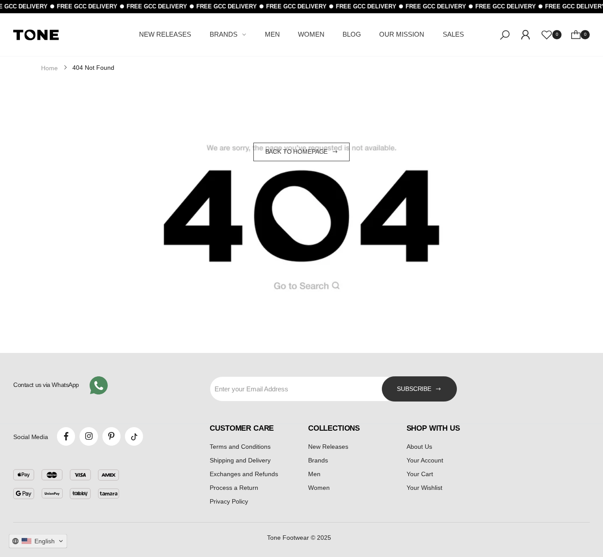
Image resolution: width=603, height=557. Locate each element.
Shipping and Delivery (240, 460)
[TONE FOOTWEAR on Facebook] (66, 436)
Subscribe (414, 388)
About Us (419, 446)
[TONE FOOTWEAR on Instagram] (88, 436)
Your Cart (420, 473)
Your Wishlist (424, 487)
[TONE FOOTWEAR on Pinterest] (111, 436)
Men (314, 473)
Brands (318, 460)
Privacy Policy (229, 501)
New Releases (328, 446)
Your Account (425, 460)
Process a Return (234, 487)
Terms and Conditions (240, 446)
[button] (38, 541)
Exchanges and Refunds (244, 473)
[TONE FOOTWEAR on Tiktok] (134, 436)
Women (319, 487)
